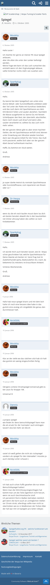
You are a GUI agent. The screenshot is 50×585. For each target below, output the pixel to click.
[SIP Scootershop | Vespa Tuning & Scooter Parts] (25, 14)
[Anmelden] (40, 3)
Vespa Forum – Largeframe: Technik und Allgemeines (28, 536)
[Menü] (46, 3)
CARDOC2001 (14, 542)
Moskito (7, 23)
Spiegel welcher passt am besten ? (24, 540)
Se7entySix (13, 534)
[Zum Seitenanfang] (46, 581)
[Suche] (33, 3)
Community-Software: (25, 581)
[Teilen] (46, 28)
